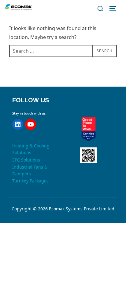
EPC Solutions (26, 160)
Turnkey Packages (30, 181)
